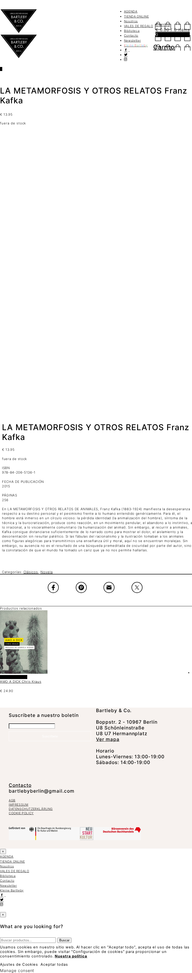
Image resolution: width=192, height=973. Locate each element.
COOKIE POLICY (21, 813)
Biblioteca (132, 31)
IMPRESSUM (18, 804)
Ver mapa (108, 739)
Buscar (64, 940)
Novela (46, 572)
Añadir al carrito (13, 677)
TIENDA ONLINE (136, 16)
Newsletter (132, 40)
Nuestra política (71, 956)
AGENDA (131, 11)
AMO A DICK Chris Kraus (20, 682)
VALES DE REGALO (138, 26)
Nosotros (131, 21)
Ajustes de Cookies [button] (19, 964)
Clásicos (31, 572)
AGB (12, 800)
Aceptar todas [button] (54, 964)
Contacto (131, 35)
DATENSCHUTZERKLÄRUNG (31, 809)
